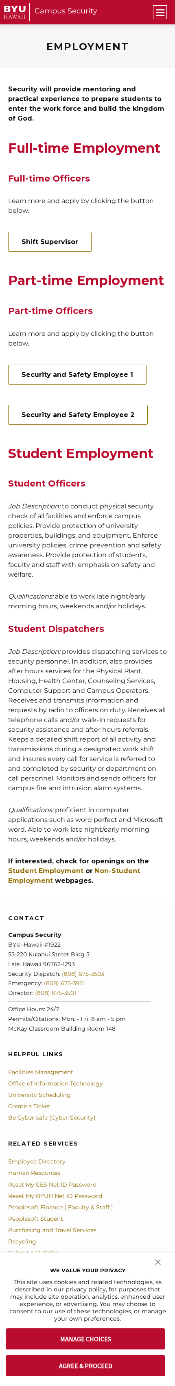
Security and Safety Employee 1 (77, 374)
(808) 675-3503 (83, 973)
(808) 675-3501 (55, 993)
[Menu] (160, 12)
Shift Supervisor (50, 242)
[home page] (15, 12)
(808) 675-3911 (64, 983)
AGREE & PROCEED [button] (85, 1366)
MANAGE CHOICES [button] (85, 1339)
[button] (158, 1261)
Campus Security (66, 10)
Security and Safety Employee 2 (78, 415)
